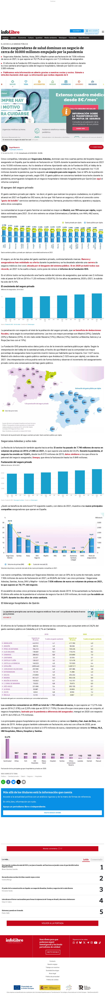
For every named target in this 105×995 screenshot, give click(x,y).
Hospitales (38, 776)
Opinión (13, 38)
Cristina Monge (7, 880)
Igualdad (39, 38)
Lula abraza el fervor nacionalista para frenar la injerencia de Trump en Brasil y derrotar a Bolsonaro (38, 899)
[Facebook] (77, 943)
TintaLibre (72, 38)
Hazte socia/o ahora (52, 813)
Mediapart (63, 38)
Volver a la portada (52, 923)
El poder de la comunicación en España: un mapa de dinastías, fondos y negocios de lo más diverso (37, 888)
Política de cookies (52, 979)
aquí (99, 179)
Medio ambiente (50, 38)
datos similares (72, 454)
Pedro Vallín (6, 913)
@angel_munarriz (17, 149)
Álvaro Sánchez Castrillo (10, 869)
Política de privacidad (52, 976)
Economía (22, 38)
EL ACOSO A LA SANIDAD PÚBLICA (14, 44)
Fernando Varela (7, 891)
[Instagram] (92, 943)
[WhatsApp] (74, 943)
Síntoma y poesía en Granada (12, 910)
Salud (23, 776)
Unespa (36, 457)
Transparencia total (91, 34)
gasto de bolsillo (10, 200)
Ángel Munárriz (14, 147)
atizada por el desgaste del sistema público (48, 266)
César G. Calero (7, 902)
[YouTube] (95, 943)
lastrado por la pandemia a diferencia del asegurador (47, 711)
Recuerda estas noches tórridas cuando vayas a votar (21, 877)
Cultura (31, 38)
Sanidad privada (13, 776)
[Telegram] (88, 943)
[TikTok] (100, 943)
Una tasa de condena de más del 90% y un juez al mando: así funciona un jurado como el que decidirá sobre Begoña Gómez (40, 866)
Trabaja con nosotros (52, 967)
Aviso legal (52, 973)
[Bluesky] (80, 943)
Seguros (30, 776)
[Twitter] (84, 943)
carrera (91, 262)
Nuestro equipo (52, 964)
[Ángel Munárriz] (4, 148)
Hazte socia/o (53, 952)
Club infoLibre (83, 38)
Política (5, 38)
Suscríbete (77, 31)
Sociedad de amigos (52, 970)
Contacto (52, 961)
